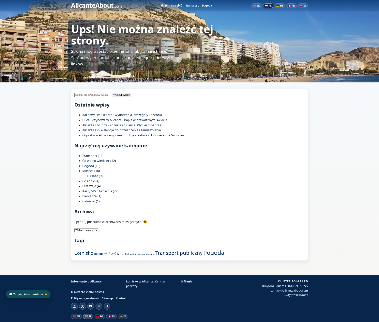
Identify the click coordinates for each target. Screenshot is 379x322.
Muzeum (150, 254)
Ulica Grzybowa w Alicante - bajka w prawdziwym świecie (124, 120)
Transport (192, 5)
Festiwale (89, 186)
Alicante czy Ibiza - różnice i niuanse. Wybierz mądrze (121, 125)
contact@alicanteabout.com (289, 290)
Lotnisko (88, 201)
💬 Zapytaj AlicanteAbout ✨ (28, 294)
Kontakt (121, 298)
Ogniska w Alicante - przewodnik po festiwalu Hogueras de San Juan (133, 135)
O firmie (186, 281)
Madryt (133, 254)
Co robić (176, 5)
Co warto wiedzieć (96, 161)
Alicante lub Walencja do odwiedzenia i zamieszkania (121, 130)
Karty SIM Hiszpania (97, 191)
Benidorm (101, 254)
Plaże (164, 5)
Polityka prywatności (85, 298)
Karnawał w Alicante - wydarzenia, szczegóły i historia (122, 115)
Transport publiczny (179, 252)
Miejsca (88, 171)
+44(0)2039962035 (296, 295)
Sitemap (107, 298)
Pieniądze (89, 196)
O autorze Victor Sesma (87, 292)
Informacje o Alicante (86, 281)
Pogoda (207, 5)
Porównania (118, 253)
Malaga (141, 254)
